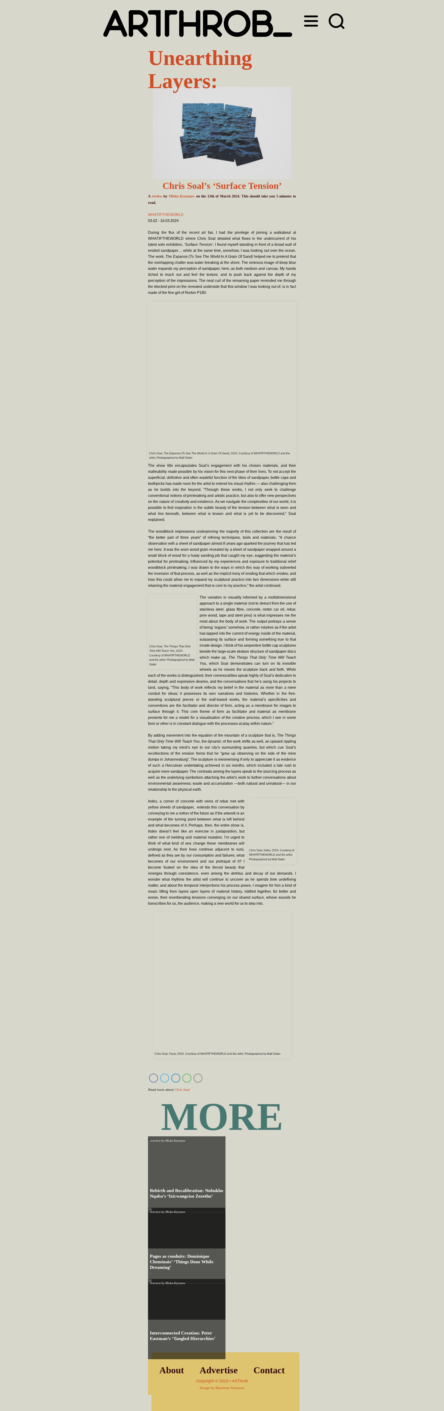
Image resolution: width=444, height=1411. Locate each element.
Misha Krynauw (182, 196)
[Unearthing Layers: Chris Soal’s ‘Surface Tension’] (222, 134)
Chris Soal (182, 1089)
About (171, 1370)
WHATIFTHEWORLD (166, 215)
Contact (269, 1370)
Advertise (219, 1370)
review (157, 196)
